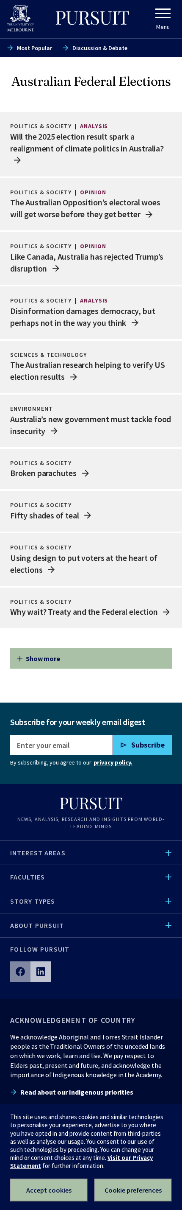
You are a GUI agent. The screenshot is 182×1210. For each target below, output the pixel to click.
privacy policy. (113, 762)
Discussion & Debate (99, 48)
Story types (32, 901)
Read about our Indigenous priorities (76, 1092)
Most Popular (34, 48)
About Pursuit (37, 925)
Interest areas (38, 853)
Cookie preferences (133, 1190)
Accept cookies (49, 1190)
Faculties (27, 877)
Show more (43, 658)
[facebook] (20, 971)
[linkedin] (40, 971)
